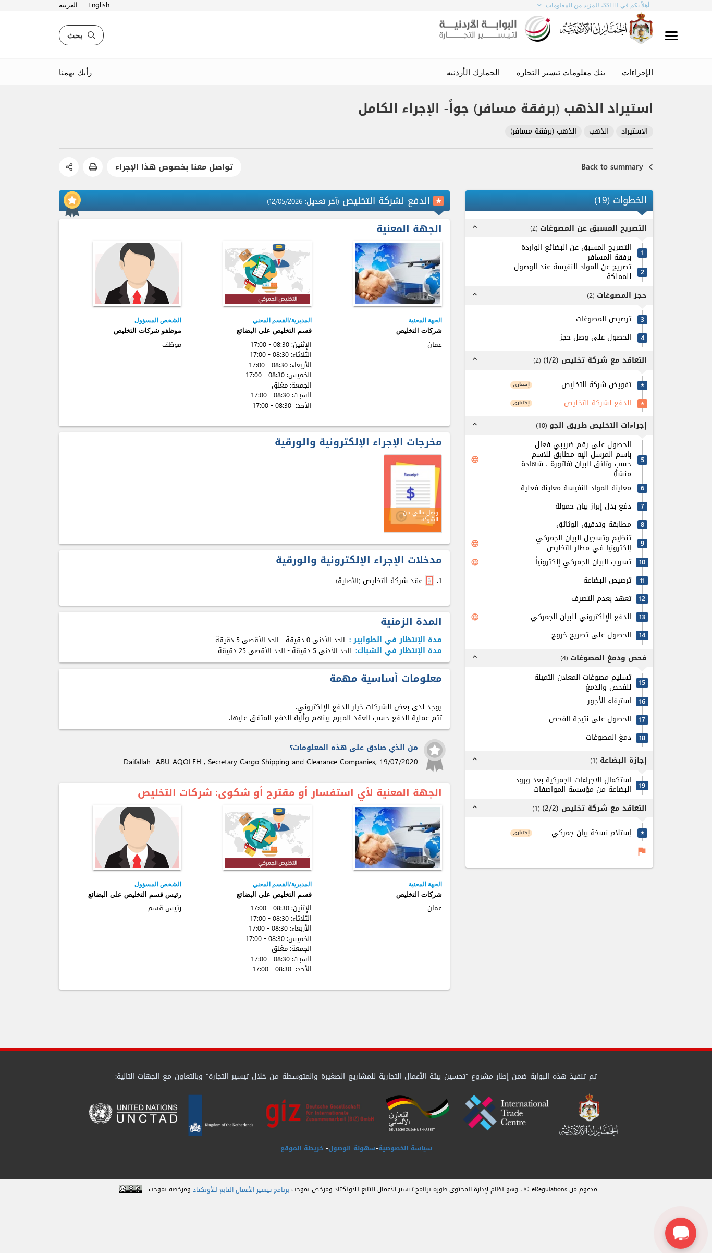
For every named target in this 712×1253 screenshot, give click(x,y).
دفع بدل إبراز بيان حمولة (593, 507)
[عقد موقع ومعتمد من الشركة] (430, 580)
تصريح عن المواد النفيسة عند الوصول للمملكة (572, 272)
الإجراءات (637, 72)
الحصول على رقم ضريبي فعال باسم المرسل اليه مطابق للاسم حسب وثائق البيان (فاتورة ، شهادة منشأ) (576, 459)
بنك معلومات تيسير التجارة (561, 72)
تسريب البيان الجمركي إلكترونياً (583, 563)
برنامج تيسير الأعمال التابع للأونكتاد (241, 1190)
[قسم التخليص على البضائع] (267, 273)
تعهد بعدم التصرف (601, 599)
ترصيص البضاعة (607, 581)
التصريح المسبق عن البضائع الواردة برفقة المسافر (576, 252)
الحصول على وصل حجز (595, 338)
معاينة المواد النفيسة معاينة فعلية (576, 488)
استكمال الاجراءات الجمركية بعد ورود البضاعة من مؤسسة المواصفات (573, 785)
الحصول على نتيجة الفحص (590, 720)
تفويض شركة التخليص (596, 385)
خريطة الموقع (301, 1148)
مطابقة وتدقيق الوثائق (593, 525)
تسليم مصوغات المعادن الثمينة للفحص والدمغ (582, 682)
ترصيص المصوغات (603, 319)
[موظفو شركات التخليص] (137, 273)
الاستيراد (634, 131)
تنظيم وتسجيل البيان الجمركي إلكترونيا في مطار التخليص (583, 543)
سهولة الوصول (352, 1148)
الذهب (599, 131)
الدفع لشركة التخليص (597, 403)
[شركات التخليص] (397, 273)
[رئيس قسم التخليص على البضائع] (137, 837)
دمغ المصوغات (608, 738)
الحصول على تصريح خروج (591, 636)
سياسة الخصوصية (405, 1148)
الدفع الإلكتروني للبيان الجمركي (581, 617)
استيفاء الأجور (609, 701)
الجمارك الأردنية (473, 72)
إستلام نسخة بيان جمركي (591, 833)
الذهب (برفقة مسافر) (543, 131)
